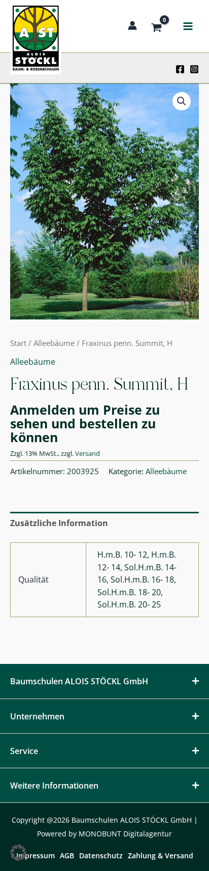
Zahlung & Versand (160, 855)
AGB (67, 855)
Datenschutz (101, 855)
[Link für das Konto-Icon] (132, 25)
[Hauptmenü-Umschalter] (188, 26)
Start (18, 343)
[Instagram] (194, 69)
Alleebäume (54, 343)
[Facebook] (180, 69)
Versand (87, 453)
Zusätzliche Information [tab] (59, 523)
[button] (181, 101)
